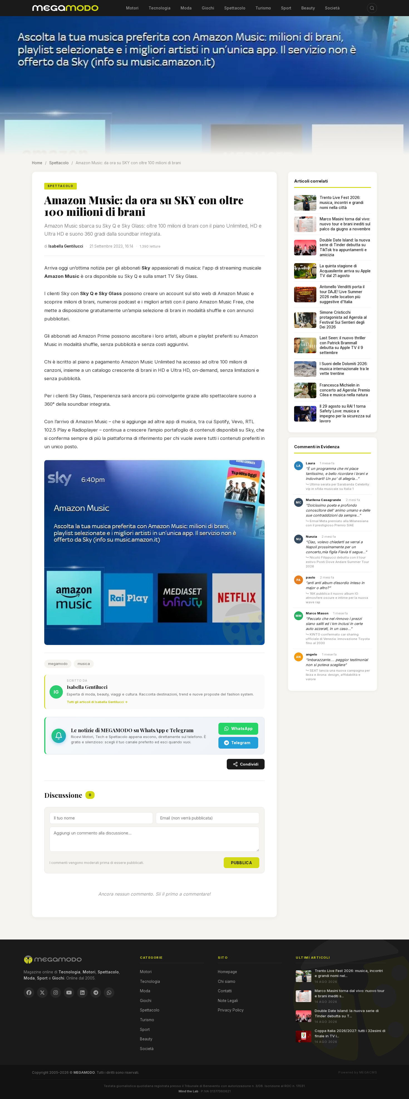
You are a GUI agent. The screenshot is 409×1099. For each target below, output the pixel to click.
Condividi (249, 764)
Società (332, 8)
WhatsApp (242, 728)
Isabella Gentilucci (65, 246)
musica (84, 664)
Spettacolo (234, 8)
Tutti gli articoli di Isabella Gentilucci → (97, 702)
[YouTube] (69, 992)
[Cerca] (372, 8)
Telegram (240, 742)
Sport (286, 8)
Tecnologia (160, 8)
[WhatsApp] (109, 992)
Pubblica (241, 862)
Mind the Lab (188, 1091)
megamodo (58, 664)
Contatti (225, 991)
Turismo (263, 8)
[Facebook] (29, 992)
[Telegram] (95, 992)
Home (37, 163)
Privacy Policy (231, 1010)
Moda (186, 8)
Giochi (208, 8)
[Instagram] (55, 992)
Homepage (227, 972)
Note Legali (228, 1000)
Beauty (308, 8)
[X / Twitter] (42, 992)
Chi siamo (226, 981)
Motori (132, 8)
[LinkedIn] (82, 992)
